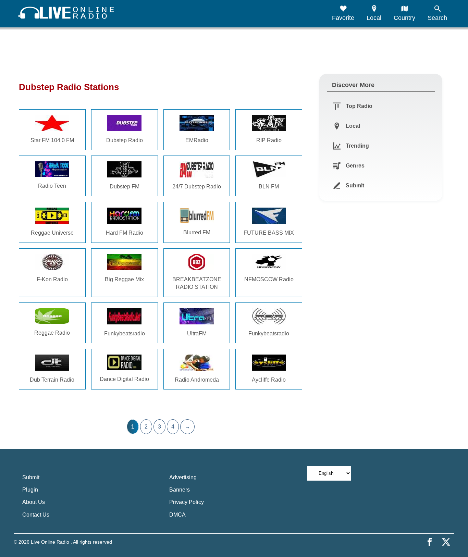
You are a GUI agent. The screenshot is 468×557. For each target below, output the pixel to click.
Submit (30, 477)
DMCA (177, 515)
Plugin (30, 490)
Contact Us (35, 515)
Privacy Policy (186, 502)
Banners (179, 490)
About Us (33, 502)
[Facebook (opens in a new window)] (429, 542)
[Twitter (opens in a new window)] (446, 542)
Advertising (183, 477)
